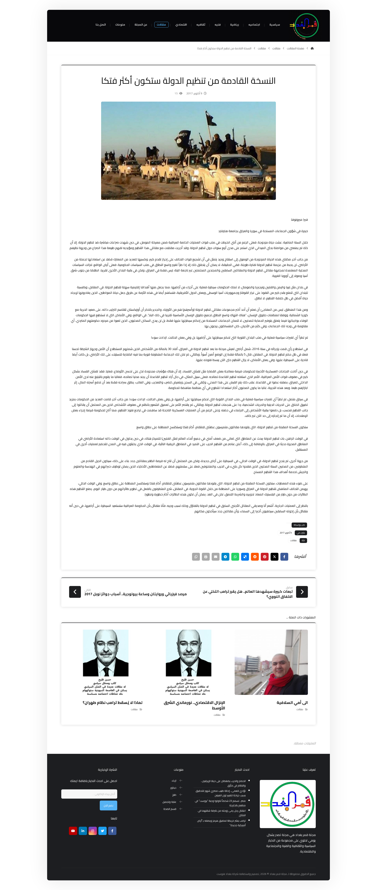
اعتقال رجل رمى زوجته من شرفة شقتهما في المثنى (222, 812)
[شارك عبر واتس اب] (235, 557)
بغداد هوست (224, 873)
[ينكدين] (83, 831)
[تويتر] (102, 831)
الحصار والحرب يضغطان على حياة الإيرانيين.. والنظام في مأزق (223, 783)
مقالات (293, 540)
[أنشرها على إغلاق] (274, 557)
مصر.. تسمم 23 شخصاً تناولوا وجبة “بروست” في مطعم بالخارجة (220, 803)
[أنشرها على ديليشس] (245, 557)
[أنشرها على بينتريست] (265, 557)
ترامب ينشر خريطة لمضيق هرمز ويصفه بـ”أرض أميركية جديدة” (221, 823)
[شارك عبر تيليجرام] (225, 557)
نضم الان (108, 805)
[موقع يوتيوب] (73, 831)
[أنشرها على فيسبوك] (284, 557)
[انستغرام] (93, 831)
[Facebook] (112, 831)
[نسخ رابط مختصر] (196, 557)
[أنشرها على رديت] (255, 557)
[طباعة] (206, 557)
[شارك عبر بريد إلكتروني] (216, 557)
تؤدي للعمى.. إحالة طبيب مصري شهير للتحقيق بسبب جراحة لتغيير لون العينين (221, 793)
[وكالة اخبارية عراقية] (305, 25)
